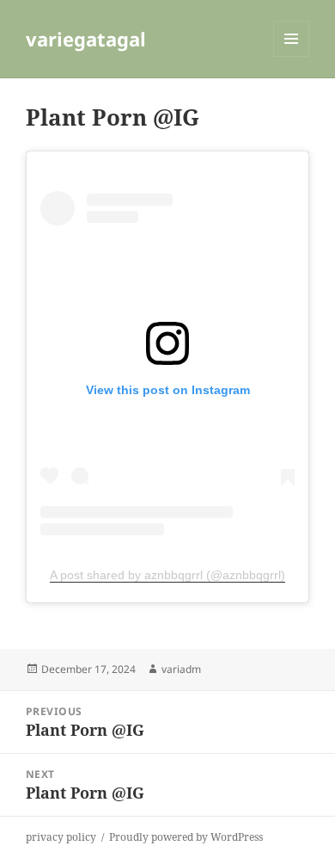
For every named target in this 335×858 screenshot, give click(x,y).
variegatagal (86, 39)
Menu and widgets (291, 56)
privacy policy (61, 837)
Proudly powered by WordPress (186, 837)
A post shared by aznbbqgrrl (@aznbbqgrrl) (167, 575)
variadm (181, 669)
